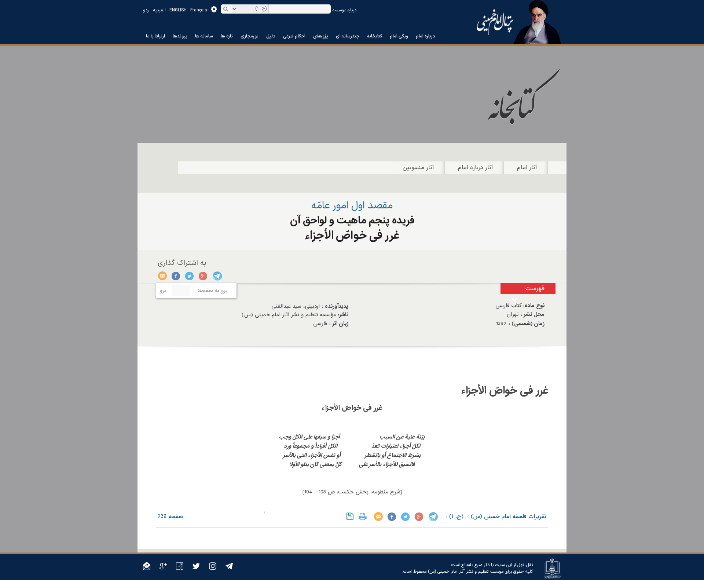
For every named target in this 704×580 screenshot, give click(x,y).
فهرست (534, 288)
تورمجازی (249, 36)
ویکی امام (399, 36)
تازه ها (227, 36)
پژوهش (320, 36)
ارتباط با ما (155, 36)
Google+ (203, 275)
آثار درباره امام (475, 167)
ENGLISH (178, 10)
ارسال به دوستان (163, 275)
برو (163, 290)
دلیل (270, 36)
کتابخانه (374, 36)
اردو (146, 10)
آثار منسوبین (418, 167)
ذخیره (351, 516)
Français (198, 10)
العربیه (159, 10)
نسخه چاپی (364, 516)
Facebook (176, 275)
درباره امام (425, 36)
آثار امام (527, 167)
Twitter (190, 275)
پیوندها (180, 36)
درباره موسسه (344, 10)
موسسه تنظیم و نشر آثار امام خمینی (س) (465, 571)
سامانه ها (204, 36)
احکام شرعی (294, 36)
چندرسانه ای (347, 36)
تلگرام (217, 275)
